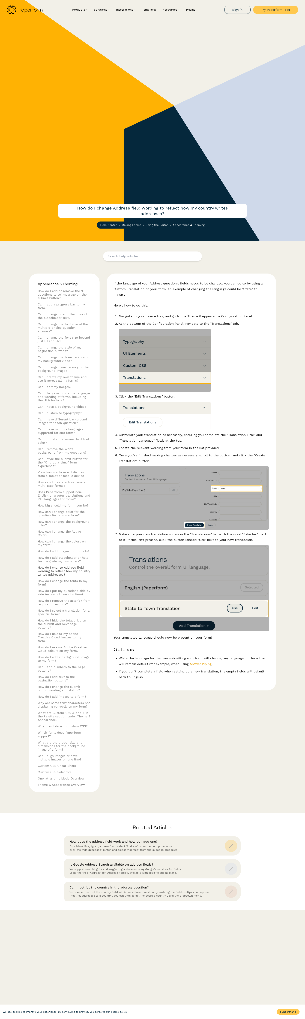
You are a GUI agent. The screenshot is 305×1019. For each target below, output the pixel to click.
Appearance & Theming (189, 225)
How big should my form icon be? (63, 505)
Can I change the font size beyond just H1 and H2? (64, 339)
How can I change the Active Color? (59, 533)
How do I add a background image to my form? (63, 658)
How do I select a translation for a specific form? (64, 612)
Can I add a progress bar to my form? (61, 306)
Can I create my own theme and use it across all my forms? (62, 378)
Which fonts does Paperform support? (59, 734)
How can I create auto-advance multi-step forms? (61, 483)
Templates (149, 9)
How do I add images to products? (63, 551)
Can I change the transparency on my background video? (63, 359)
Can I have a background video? (62, 406)
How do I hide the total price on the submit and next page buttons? (62, 624)
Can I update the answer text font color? (63, 440)
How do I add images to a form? (62, 696)
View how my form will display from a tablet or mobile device (61, 474)
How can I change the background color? (63, 523)
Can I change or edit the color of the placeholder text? (62, 316)
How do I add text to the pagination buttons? (56, 678)
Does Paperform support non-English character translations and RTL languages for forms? (64, 495)
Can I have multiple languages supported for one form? (60, 431)
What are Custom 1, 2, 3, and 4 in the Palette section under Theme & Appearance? (64, 716)
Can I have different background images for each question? (62, 421)
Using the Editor (157, 225)
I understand (288, 1011)
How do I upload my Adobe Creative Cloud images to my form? (59, 637)
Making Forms (131, 225)
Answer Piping (200, 664)
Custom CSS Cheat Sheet (57, 766)
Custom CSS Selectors (54, 772)
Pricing (191, 9)
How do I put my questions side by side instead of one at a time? (64, 592)
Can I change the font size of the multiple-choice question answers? (63, 327)
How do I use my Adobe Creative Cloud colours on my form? (62, 649)
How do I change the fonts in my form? (62, 582)
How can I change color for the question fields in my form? (61, 513)
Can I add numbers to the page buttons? (61, 668)
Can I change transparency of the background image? (63, 368)
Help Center (108, 225)
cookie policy (119, 1011)
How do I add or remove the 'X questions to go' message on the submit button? (62, 294)
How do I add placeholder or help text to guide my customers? (63, 559)
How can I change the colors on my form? (62, 543)
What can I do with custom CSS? (63, 726)
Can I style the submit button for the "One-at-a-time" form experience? (63, 462)
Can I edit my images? (54, 387)
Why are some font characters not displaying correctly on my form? (64, 704)
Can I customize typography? (60, 413)
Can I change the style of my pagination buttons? (59, 349)
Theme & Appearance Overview (61, 785)
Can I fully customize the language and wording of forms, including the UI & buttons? (64, 397)
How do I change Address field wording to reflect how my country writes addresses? (64, 571)
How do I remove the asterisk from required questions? (64, 602)
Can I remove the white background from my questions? (62, 450)
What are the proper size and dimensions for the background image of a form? (61, 746)
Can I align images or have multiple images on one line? (59, 757)
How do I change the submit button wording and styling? (59, 688)
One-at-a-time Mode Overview (61, 778)
